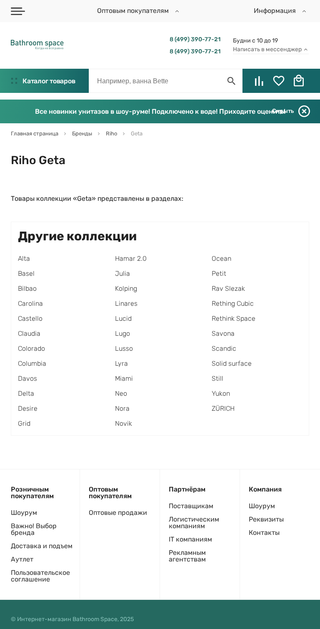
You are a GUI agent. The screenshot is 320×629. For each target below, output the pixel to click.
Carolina (30, 303)
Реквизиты (266, 519)
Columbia (32, 363)
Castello (30, 318)
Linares (126, 303)
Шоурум (24, 513)
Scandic (224, 348)
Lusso (124, 348)
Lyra (121, 363)
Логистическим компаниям (194, 522)
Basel (26, 273)
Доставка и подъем (41, 546)
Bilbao (27, 288)
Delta (26, 393)
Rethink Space (233, 318)
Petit (219, 273)
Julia (122, 273)
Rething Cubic (233, 303)
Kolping (126, 288)
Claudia (29, 333)
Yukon (221, 393)
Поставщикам (191, 506)
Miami (124, 378)
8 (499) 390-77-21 (195, 39)
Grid (24, 423)
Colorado (31, 348)
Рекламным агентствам (187, 556)
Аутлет (22, 559)
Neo (121, 393)
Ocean (221, 258)
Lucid (123, 318)
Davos (27, 378)
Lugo (122, 333)
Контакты (264, 533)
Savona (223, 333)
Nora (122, 408)
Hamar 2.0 (131, 258)
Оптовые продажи (118, 513)
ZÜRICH (223, 408)
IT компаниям (190, 539)
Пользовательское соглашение (40, 576)
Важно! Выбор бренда (34, 529)
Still (217, 378)
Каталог (48, 81)
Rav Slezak (228, 288)
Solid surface (232, 363)
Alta (24, 258)
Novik (123, 423)
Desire (28, 408)
